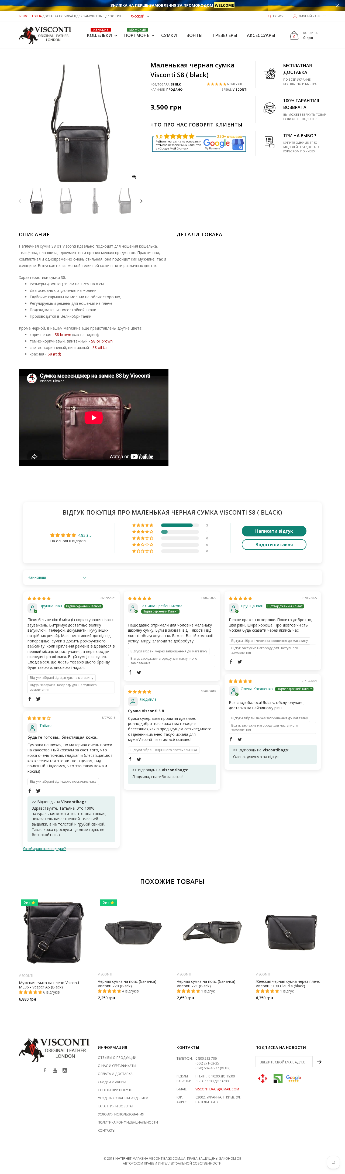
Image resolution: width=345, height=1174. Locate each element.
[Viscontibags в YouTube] (55, 1070)
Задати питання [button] (274, 544)
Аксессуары (261, 35)
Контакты (106, 1130)
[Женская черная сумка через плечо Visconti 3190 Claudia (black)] (291, 932)
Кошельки (99, 33)
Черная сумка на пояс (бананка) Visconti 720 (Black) (127, 983)
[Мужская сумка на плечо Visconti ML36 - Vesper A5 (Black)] (54, 933)
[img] (39, 598)
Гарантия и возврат (116, 1106)
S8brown (63, 334)
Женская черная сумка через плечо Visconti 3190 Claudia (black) (288, 983)
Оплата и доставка (115, 1074)
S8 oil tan (100, 347)
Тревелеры (224, 35)
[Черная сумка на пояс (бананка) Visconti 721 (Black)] (212, 932)
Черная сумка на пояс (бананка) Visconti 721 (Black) (206, 983)
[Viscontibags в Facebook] (45, 1070)
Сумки (169, 35)
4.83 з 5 (85, 535)
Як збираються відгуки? (44, 848)
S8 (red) (54, 354)
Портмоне (136, 33)
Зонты (195, 35)
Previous (19, 200)
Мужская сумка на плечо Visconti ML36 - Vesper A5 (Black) (49, 985)
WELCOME (224, 5)
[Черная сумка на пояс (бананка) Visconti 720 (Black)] (133, 932)
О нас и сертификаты (117, 1065)
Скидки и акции (112, 1082)
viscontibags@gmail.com (217, 1089)
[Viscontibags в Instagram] (65, 1070)
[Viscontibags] (45, 35)
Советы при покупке (115, 1090)
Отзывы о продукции (117, 1057)
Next (141, 200)
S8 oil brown (102, 341)
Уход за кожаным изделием (123, 1098)
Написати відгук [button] (274, 531)
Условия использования (121, 1114)
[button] (140, 16)
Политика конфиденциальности (128, 1122)
